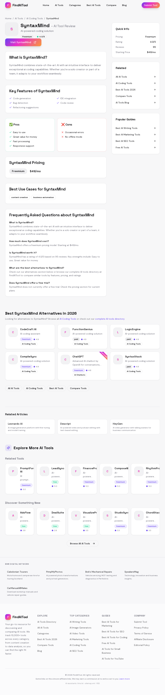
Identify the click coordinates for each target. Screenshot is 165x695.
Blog (124, 5)
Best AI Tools (94, 5)
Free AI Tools (122, 147)
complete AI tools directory (109, 318)
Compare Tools (124, 96)
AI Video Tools (77, 633)
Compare (111, 5)
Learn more (124, 679)
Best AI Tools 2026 (126, 89)
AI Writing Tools (78, 621)
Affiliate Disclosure (144, 639)
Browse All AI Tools (80, 543)
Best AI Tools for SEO (113, 631)
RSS (98, 683)
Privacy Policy (141, 627)
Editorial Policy (142, 645)
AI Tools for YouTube (113, 658)
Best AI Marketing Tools (128, 134)
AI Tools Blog (122, 102)
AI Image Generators (80, 627)
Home (46, 5)
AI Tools (59, 5)
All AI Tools (121, 76)
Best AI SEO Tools (125, 141)
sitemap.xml (90, 683)
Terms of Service (143, 633)
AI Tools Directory (46, 621)
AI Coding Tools (34, 18)
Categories (75, 5)
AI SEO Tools (76, 650)
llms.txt (80, 683)
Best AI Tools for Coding (114, 637)
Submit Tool (150, 5)
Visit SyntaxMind (20, 42)
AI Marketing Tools (79, 639)
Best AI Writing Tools (126, 128)
